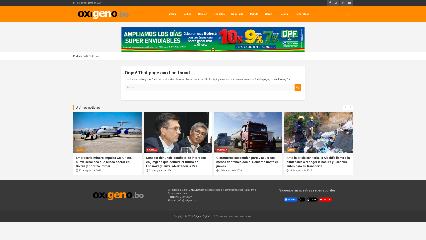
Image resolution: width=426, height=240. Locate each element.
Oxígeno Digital (202, 216)
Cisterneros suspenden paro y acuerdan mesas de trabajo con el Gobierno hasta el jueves (247, 162)
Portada (171, 14)
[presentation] (345, 107)
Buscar (298, 87)
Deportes (219, 14)
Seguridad (237, 14)
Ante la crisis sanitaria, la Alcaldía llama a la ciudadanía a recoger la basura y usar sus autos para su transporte (318, 162)
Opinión (202, 14)
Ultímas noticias (88, 108)
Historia (283, 14)
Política (187, 14)
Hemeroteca (302, 14)
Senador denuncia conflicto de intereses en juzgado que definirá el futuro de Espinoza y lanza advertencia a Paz (176, 162)
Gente (268, 14)
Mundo (254, 14)
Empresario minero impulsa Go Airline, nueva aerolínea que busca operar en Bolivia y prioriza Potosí (104, 162)
